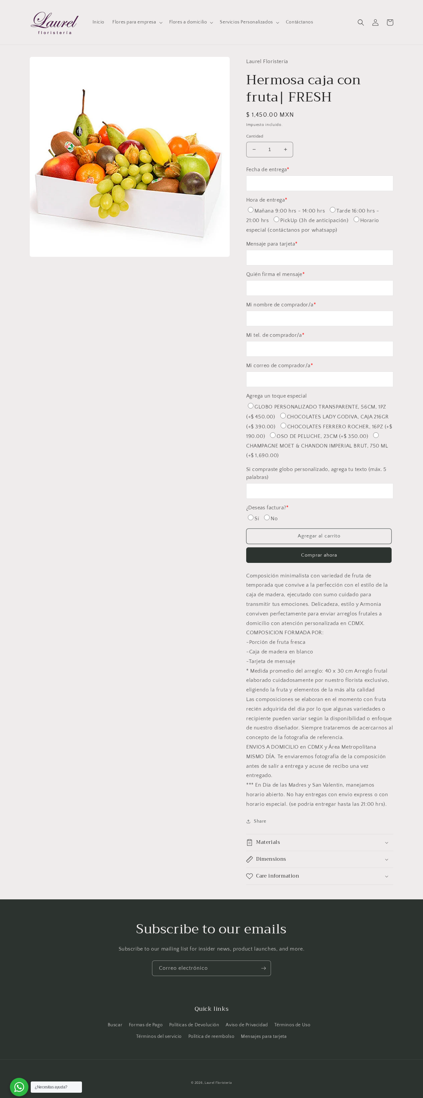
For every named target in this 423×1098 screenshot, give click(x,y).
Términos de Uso (292, 1025)
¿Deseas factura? (267, 508)
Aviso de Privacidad (247, 1025)
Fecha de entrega (267, 170)
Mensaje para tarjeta (271, 244)
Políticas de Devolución (194, 1025)
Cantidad (254, 136)
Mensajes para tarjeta (264, 1036)
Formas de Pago (146, 1025)
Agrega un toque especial (276, 396)
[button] (136, 22)
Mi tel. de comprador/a (275, 335)
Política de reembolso (211, 1036)
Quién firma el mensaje (275, 274)
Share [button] (260, 821)
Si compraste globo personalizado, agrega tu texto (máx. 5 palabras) (316, 473)
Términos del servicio (159, 1036)
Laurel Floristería (218, 1083)
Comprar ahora (319, 555)
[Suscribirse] (263, 968)
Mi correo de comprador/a (279, 366)
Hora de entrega (266, 200)
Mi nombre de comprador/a (281, 305)
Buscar (115, 1025)
